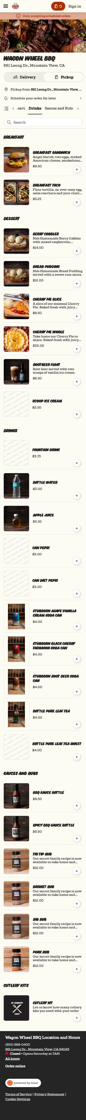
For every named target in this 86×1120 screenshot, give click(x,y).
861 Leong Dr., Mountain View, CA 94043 (37, 1049)
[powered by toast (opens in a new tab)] (23, 1083)
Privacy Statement (49, 1094)
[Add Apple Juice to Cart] (76, 528)
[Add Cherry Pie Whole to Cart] (76, 348)
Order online (15, 1066)
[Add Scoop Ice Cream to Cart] (76, 414)
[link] (35, 108)
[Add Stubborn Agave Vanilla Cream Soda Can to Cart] (76, 626)
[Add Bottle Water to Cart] (76, 495)
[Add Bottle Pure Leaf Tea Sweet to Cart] (76, 756)
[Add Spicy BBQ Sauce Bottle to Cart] (76, 838)
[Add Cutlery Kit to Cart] (76, 1017)
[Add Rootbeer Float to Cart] (76, 381)
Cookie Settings (17, 1099)
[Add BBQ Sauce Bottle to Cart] (76, 805)
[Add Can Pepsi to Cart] (76, 561)
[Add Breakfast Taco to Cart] (76, 202)
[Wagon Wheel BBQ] (15, 6)
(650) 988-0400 (17, 1044)
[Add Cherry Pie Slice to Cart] (76, 316)
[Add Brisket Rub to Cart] (76, 903)
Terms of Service (18, 1094)
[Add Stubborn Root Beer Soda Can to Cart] (76, 691)
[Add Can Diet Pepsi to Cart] (76, 593)
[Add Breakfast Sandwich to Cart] (76, 169)
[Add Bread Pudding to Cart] (76, 283)
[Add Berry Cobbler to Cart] (76, 250)
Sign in (74, 6)
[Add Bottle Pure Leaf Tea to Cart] (76, 724)
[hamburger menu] (6, 6)
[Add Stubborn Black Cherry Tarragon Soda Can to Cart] (76, 659)
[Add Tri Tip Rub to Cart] (76, 871)
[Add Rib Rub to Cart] (76, 936)
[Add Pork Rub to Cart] (76, 969)
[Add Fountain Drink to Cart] (76, 463)
